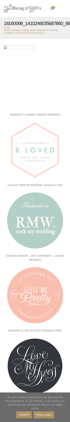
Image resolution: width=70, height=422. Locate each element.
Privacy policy (44, 414)
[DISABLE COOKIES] (65, 407)
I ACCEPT (23, 414)
